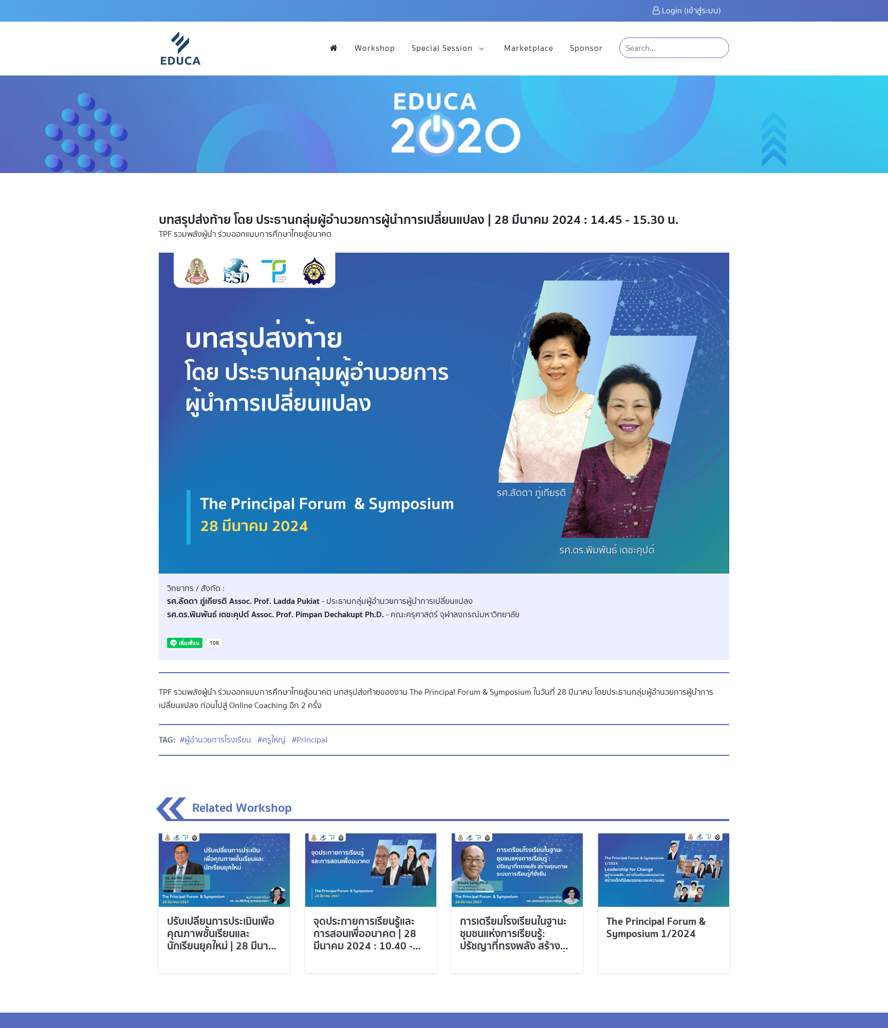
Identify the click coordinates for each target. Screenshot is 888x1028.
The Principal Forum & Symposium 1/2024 (656, 927)
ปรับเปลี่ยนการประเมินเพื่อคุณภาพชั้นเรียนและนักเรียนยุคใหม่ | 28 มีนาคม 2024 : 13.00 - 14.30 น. (224, 939)
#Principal (309, 740)
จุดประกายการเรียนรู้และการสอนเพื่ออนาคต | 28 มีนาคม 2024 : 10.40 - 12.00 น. (364, 939)
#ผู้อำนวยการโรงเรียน (215, 740)
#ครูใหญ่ (271, 740)
